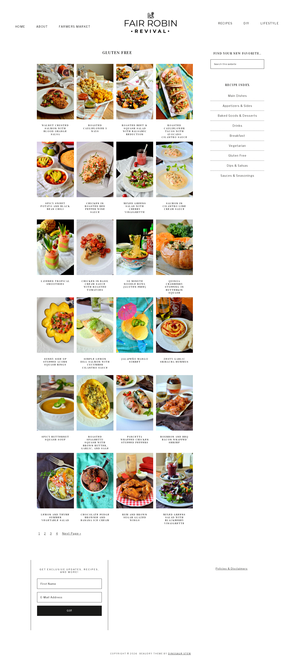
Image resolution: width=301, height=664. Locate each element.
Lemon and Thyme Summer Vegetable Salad (55, 517)
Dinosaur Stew (179, 653)
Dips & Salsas (237, 165)
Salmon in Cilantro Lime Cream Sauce (174, 206)
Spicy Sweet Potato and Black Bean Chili (55, 206)
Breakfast (237, 135)
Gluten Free (237, 155)
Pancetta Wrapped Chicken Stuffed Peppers (135, 439)
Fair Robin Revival (150, 23)
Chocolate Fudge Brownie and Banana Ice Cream (95, 517)
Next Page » (71, 533)
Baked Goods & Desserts (237, 115)
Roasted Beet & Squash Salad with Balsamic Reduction (135, 130)
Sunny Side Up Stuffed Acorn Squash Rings (55, 361)
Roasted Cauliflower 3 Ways (95, 128)
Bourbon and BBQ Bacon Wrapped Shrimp (174, 439)
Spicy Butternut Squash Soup (55, 438)
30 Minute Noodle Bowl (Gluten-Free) (134, 284)
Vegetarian (237, 145)
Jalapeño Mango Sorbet (134, 360)
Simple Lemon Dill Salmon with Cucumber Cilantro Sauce (95, 363)
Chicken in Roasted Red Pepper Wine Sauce (95, 208)
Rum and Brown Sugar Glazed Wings (134, 517)
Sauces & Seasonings (237, 175)
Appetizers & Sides (237, 105)
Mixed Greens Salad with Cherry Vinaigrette (135, 208)
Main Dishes (237, 95)
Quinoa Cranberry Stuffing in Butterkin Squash (174, 287)
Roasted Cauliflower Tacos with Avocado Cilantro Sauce (174, 131)
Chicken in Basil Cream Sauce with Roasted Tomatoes (95, 285)
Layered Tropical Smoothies (55, 282)
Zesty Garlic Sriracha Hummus (174, 360)
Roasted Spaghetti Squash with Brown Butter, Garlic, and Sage (95, 442)
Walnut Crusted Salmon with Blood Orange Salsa (55, 130)
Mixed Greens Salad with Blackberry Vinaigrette (174, 519)
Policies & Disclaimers (232, 568)
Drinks (237, 125)
